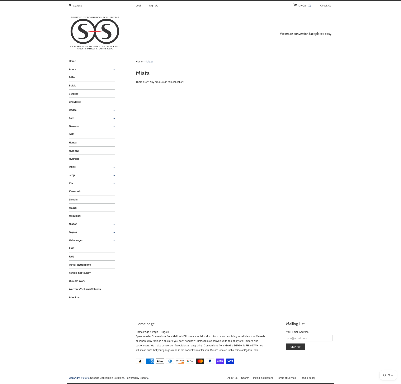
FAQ (71, 256)
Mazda (92, 207)
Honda (92, 142)
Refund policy (307, 377)
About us (74, 297)
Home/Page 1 (143, 331)
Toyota (92, 232)
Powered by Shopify (137, 377)
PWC (92, 248)
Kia (92, 183)
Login (139, 5)
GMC (92, 134)
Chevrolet (92, 102)
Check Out (326, 5)
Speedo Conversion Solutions (107, 377)
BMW (92, 77)
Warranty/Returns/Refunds (85, 289)
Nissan (92, 224)
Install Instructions (80, 264)
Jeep (92, 175)
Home (72, 61)
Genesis (92, 126)
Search (245, 377)
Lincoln (92, 199)
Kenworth (92, 191)
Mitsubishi (92, 216)
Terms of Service (286, 377)
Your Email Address (297, 331)
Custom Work (77, 281)
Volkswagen (92, 240)
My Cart (304, 5)
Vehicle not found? (80, 273)
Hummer (92, 150)
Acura (92, 69)
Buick (92, 85)
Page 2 (156, 331)
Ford (92, 118)
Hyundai (92, 159)
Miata (149, 61)
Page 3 (165, 331)
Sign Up (153, 5)
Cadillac (92, 93)
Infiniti (92, 167)
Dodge (92, 110)
